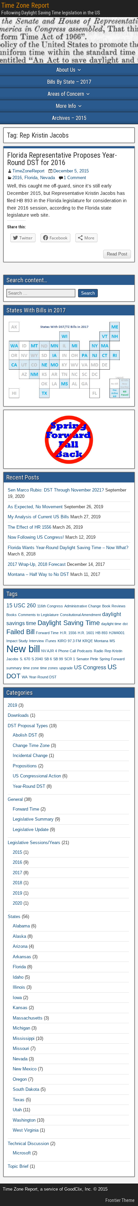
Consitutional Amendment (80, 615)
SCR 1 (69, 659)
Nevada (47, 177)
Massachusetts (28, 1018)
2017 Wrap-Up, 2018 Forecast (37, 564)
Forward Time (47, 633)
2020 (17, 903)
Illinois (19, 987)
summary (14, 668)
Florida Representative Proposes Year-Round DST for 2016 (62, 159)
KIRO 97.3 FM (69, 641)
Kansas (20, 1007)
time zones (49, 668)
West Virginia (26, 1130)
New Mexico (25, 1068)
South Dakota (26, 1089)
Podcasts (84, 651)
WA (24, 677)
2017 (17, 872)
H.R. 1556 (68, 633)
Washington (24, 1120)
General (15, 799)
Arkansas (22, 956)
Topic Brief (18, 1166)
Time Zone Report (25, 5)
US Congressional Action (37, 775)
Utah (17, 1109)
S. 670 (25, 659)
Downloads (18, 715)
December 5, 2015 (71, 170)
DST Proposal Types (28, 725)
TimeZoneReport (28, 170)
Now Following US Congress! (36, 537)
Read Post (117, 253)
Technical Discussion (28, 1143)
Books (11, 615)
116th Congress (50, 606)
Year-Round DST (43, 677)
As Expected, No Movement (35, 506)
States (14, 916)
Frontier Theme (120, 1200)
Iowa (17, 997)
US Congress (90, 667)
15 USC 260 (21, 605)
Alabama (21, 925)
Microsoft (22, 1152)
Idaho (18, 977)
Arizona (20, 946)
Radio (98, 651)
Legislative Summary (33, 819)
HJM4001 (117, 633)
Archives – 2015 (69, 118)
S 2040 (37, 659)
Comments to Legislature (38, 615)
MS (112, 641)
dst (125, 624)
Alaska (19, 936)
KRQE (87, 641)
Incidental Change (30, 755)
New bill (23, 648)
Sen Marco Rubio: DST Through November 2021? (56, 490)
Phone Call (67, 651)
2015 (17, 852)
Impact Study (17, 641)
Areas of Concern (66, 94)
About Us (65, 70)
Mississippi (23, 1038)
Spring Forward (112, 659)
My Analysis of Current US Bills (38, 516)
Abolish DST (25, 735)
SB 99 (58, 659)
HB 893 (101, 633)
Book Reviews (114, 606)
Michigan (21, 1028)
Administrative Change (82, 606)
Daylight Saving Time (69, 622)
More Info (66, 106)
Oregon (20, 1079)
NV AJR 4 (49, 651)
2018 (17, 882)
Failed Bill (20, 631)
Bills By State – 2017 (69, 82)
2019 (12, 705)
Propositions (25, 765)
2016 (17, 177)
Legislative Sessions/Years (34, 842)
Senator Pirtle (87, 659)
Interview (36, 641)
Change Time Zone (31, 745)
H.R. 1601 (86, 633)
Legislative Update (31, 829)
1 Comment (75, 177)
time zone (31, 668)
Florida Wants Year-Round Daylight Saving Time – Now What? (68, 547)
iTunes (50, 641)
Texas (18, 1099)
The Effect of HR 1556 (29, 527)
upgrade (66, 668)
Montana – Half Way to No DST (38, 574)
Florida (31, 177)
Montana (101, 641)
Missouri (21, 1048)
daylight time (111, 624)
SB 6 (48, 659)
